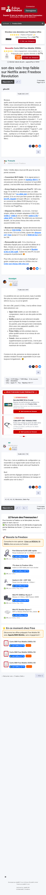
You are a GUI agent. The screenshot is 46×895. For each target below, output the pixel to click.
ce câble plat (22, 194)
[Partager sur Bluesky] (39, 146)
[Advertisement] (23, 776)
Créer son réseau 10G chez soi (16, 264)
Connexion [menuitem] (30, 6)
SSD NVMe (16, 230)
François (11, 161)
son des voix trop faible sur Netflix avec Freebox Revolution (21, 72)
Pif (9, 443)
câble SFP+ (8, 218)
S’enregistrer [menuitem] (31, 11)
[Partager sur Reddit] (36, 146)
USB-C (7, 216)
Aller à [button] (40, 676)
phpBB (17, 882)
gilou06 (6, 89)
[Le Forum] (14, 8)
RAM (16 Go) (33, 235)
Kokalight (12, 278)
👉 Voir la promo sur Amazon (28, 411)
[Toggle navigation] (6, 877)
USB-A (14, 216)
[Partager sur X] (33, 146)
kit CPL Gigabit (10, 199)
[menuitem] (43, 23)
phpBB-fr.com (26, 884)
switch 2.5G (33, 216)
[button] (3, 8)
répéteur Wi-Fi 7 (32, 180)
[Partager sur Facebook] (30, 146)
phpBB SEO (27, 887)
